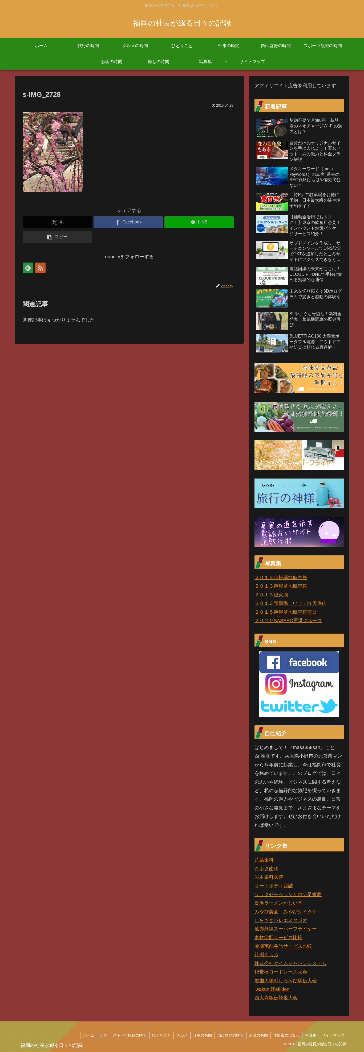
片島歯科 (264, 860)
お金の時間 (258, 1035)
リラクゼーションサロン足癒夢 (288, 894)
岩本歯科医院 (268, 877)
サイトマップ (333, 1035)
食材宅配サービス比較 (278, 937)
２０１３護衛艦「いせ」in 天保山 (290, 603)
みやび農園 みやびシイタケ (285, 911)
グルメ (182, 1035)
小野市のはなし (286, 1035)
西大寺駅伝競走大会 (276, 997)
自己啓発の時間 (230, 1035)
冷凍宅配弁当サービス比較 (283, 946)
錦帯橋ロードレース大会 (280, 972)
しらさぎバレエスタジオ (280, 920)
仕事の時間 (202, 1035)
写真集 (310, 1035)
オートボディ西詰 (273, 885)
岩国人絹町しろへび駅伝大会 (285, 980)
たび (103, 1035)
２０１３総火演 (271, 594)
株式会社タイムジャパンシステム (290, 963)
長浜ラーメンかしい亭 (278, 903)
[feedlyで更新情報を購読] (28, 268)
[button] (57, 237)
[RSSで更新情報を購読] (40, 268)
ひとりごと (161, 1035)
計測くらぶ (266, 954)
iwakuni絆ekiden (271, 989)
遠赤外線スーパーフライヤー (285, 929)
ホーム (88, 1035)
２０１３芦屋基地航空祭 (280, 586)
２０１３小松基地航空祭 (280, 577)
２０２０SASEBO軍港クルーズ (288, 620)
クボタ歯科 (266, 868)
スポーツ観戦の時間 (130, 1035)
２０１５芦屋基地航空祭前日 (285, 612)
